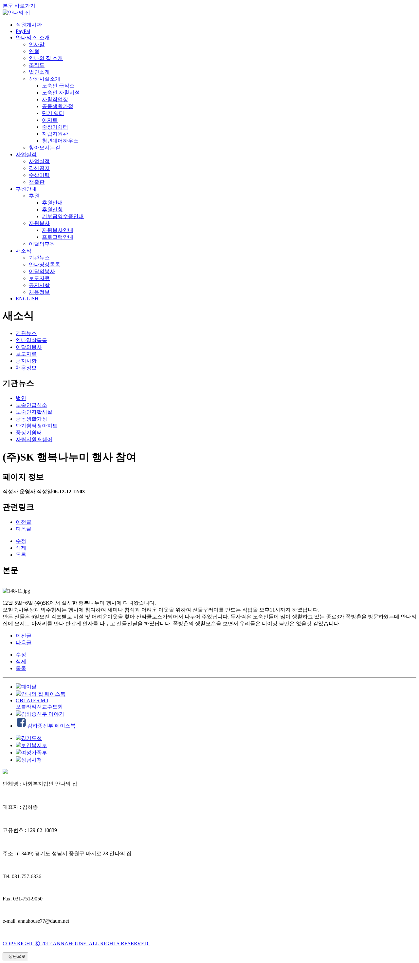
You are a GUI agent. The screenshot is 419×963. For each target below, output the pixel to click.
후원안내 (26, 189)
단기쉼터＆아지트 (37, 425)
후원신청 (52, 209)
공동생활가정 (57, 106)
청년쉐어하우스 (60, 140)
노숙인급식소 (31, 405)
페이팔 (29, 686)
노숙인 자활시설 (61, 92)
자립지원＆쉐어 (34, 439)
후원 (34, 195)
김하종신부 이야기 (42, 714)
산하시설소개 (44, 79)
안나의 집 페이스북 (43, 694)
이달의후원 (42, 244)
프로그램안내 (57, 237)
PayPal (23, 31)
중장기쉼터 (55, 127)
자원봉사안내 (57, 230)
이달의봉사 (42, 271)
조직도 (37, 65)
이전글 (23, 522)
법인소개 (39, 72)
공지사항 (39, 285)
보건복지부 (34, 745)
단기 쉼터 (53, 113)
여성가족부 (34, 752)
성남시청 (31, 760)
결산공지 (39, 168)
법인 (21, 398)
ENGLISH (27, 298)
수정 (21, 541)
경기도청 (31, 738)
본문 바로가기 (19, 6)
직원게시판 (29, 25)
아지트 (50, 120)
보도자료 (39, 278)
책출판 (37, 182)
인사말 (37, 44)
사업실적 (26, 154)
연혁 (34, 51)
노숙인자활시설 (34, 412)
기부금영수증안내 (63, 216)
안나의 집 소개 (33, 37)
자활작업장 (55, 99)
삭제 (21, 548)
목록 (21, 554)
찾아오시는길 (44, 147)
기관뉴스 (39, 257)
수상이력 (39, 175)
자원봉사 (39, 223)
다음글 (23, 529)
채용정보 (39, 292)
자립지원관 (55, 134)
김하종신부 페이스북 (51, 725)
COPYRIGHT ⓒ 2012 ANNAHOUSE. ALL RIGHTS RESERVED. (76, 943)
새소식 (23, 251)
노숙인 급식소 (58, 85)
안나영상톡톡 (44, 264)
